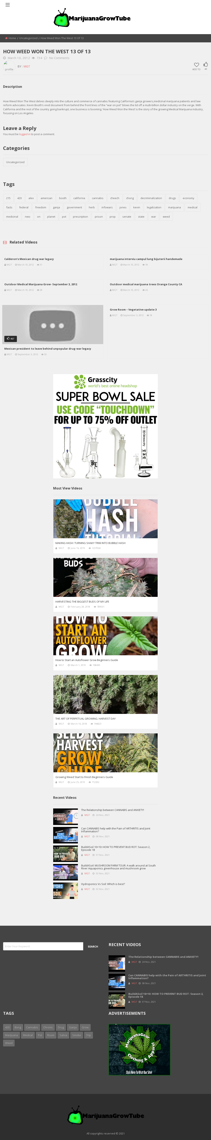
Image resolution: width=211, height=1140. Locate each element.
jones (123, 207)
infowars (107, 207)
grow (85, 1027)
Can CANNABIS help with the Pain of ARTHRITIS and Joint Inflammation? (115, 830)
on (38, 216)
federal (23, 207)
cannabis (97, 198)
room (50, 1035)
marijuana (174, 207)
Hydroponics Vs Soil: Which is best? (103, 884)
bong (18, 1027)
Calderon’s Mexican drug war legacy (29, 259)
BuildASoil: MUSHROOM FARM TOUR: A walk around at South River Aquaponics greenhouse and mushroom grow (118, 867)
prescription (80, 216)
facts (9, 207)
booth (63, 198)
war (153, 216)
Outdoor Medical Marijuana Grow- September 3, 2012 (40, 284)
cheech (114, 198)
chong (130, 198)
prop (113, 216)
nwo (27, 216)
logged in (24, 134)
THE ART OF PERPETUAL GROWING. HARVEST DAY (85, 718)
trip (88, 1035)
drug (61, 1027)
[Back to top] (197, 1131)
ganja (56, 207)
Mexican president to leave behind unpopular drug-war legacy (47, 348)
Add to (196, 69)
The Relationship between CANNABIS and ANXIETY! (112, 810)
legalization (154, 207)
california (79, 198)
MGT (26, 66)
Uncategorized (28, 38)
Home (12, 38)
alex (31, 198)
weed (166, 216)
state (141, 216)
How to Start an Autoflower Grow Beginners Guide (86, 660)
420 (19, 198)
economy (188, 198)
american (46, 198)
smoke (76, 1035)
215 (8, 198)
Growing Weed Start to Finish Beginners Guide (84, 777)
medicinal (12, 216)
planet (51, 216)
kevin (136, 207)
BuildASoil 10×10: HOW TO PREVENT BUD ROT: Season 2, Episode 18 (115, 848)
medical (192, 207)
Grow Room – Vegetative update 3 (133, 309)
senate (126, 216)
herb (92, 207)
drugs (172, 198)
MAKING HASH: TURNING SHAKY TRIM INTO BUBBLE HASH (90, 543)
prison (99, 216)
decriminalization (151, 198)
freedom (40, 207)
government (74, 207)
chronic (48, 1027)
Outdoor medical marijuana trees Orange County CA (146, 284)
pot (64, 216)
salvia (63, 1035)
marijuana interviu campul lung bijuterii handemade (146, 259)
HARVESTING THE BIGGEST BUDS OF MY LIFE (82, 601)
